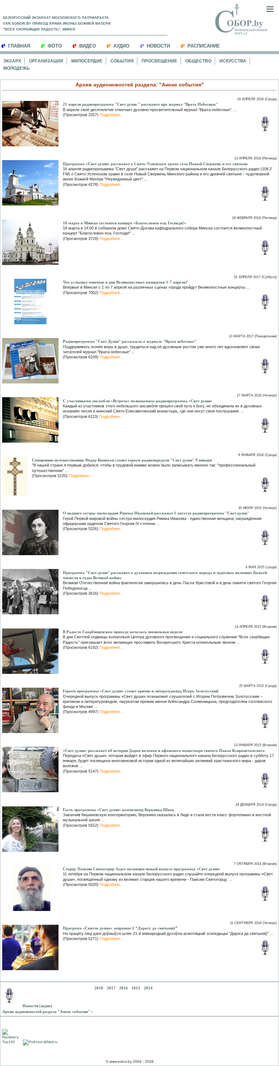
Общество (198, 61)
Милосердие (86, 61)
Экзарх (12, 61)
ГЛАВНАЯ (19, 46)
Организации (46, 61)
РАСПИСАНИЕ (203, 46)
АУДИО (121, 46)
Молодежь (16, 68)
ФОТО (55, 46)
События (122, 61)
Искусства (232, 61)
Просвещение (159, 61)
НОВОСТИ (158, 46)
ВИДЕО (87, 46)
